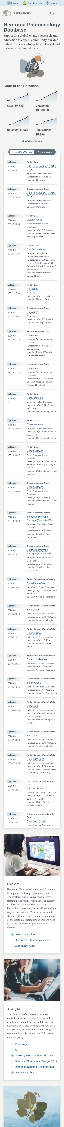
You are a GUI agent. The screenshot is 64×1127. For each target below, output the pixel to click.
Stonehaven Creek (37, 583)
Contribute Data (35, 3)
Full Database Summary (32, 141)
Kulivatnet (32, 289)
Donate (53, 3)
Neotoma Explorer (25, 934)
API (17, 1050)
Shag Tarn (32, 706)
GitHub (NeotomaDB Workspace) (34, 1055)
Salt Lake (32, 735)
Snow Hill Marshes (37, 659)
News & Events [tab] (45, 152)
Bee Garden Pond (36, 249)
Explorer (15, 3)
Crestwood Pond (36, 821)
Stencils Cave (34, 633)
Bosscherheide (35, 398)
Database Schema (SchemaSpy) (34, 1067)
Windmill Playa (35, 788)
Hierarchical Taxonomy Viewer (33, 940)
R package (21, 1044)
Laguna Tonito (34, 219)
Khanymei (32, 335)
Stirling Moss (34, 609)
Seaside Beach (35, 451)
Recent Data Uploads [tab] (22, 152)
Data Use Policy (24, 1072)
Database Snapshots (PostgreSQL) (36, 1061)
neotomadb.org (21, 13)
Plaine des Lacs (35, 759)
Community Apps (25, 945)
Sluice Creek (34, 683)
